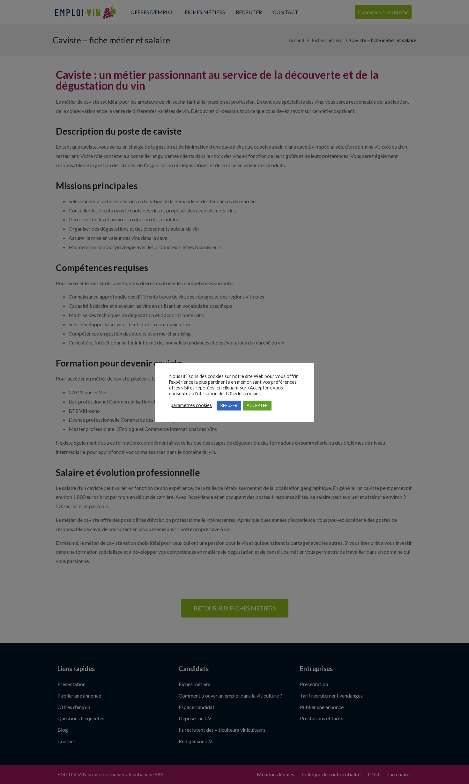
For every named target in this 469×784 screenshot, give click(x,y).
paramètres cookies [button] (191, 405)
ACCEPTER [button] (257, 405)
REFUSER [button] (228, 405)
